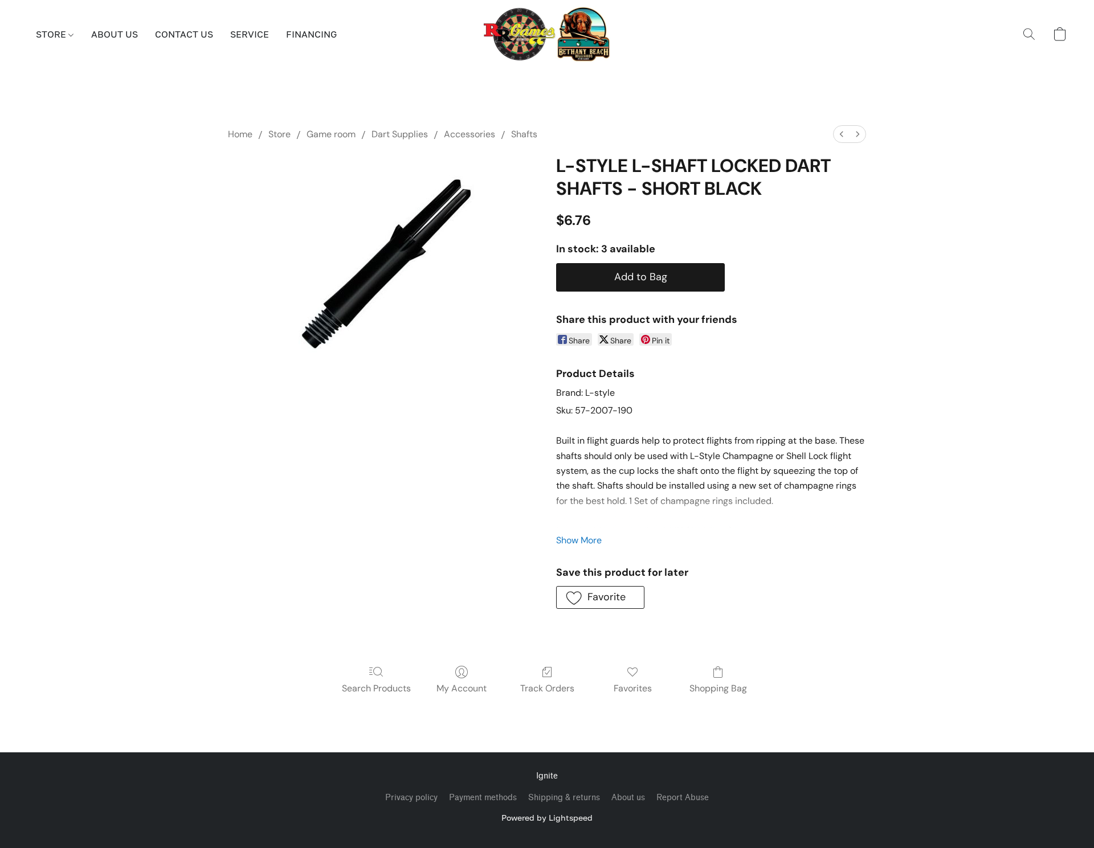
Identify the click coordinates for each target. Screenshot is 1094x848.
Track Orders (547, 688)
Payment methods (483, 797)
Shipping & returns (564, 797)
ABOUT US (114, 34)
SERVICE (249, 34)
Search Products (376, 688)
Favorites (633, 688)
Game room (331, 134)
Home (240, 134)
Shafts (524, 134)
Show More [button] (579, 540)
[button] (547, 34)
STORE (52, 34)
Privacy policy (411, 797)
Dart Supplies (400, 134)
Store (279, 134)
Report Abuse (682, 797)
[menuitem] (842, 134)
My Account (461, 688)
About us (628, 797)
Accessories (469, 134)
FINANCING (311, 34)
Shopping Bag (718, 688)
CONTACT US (184, 34)
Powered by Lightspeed (547, 817)
